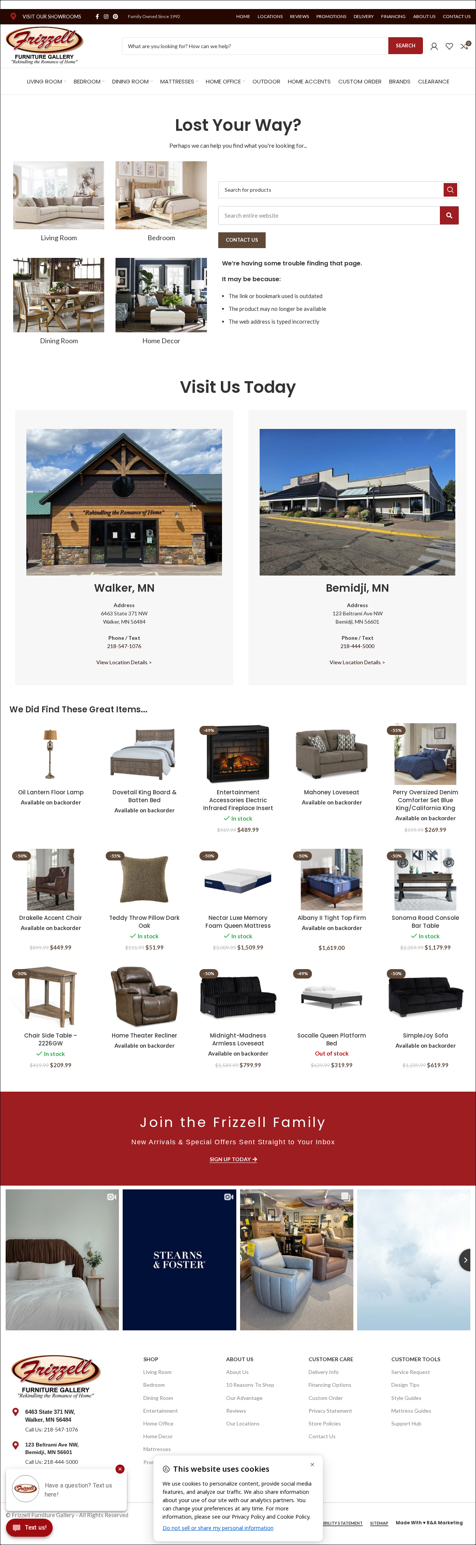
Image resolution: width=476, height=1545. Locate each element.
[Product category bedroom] (161, 203)
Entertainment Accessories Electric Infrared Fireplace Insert (238, 800)
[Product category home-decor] (161, 304)
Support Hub (406, 1423)
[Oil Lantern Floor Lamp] (50, 754)
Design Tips (405, 1384)
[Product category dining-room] (58, 304)
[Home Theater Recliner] (144, 997)
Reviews (236, 1410)
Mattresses (157, 1449)
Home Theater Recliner (144, 1035)
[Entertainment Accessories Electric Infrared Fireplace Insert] (238, 754)
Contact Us (322, 1436)
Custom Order (326, 1398)
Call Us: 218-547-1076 (51, 1429)
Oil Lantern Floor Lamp (51, 792)
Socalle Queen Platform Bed (331, 1039)
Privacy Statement (330, 1410)
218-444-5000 (357, 646)
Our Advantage (244, 1398)
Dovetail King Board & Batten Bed (144, 796)
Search (405, 45)
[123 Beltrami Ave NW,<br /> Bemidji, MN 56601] (15, 1445)
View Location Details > (124, 662)
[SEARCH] (450, 190)
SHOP (150, 1359)
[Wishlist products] (449, 46)
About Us (239, 1359)
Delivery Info (324, 1372)
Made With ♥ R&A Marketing (429, 1522)
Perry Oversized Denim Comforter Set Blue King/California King (425, 800)
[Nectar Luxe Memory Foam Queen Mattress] (238, 879)
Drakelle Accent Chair (50, 918)
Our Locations (243, 1423)
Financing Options (330, 1384)
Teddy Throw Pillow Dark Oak (144, 922)
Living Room (157, 1372)
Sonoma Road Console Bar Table (425, 922)
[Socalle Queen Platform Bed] (331, 997)
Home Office (158, 1423)
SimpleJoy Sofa (425, 1035)
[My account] (434, 46)
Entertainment (160, 1410)
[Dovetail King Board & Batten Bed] (144, 754)
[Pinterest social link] (115, 17)
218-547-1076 (124, 646)
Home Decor (158, 1436)
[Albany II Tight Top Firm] (331, 879)
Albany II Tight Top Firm (332, 918)
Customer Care (331, 1359)
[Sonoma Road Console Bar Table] (425, 879)
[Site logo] (45, 45)
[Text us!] (29, 1529)
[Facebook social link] (97, 17)
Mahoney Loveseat (331, 792)
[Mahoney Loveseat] (331, 754)
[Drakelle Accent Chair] (50, 879)
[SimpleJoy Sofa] (425, 997)
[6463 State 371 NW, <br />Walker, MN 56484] (15, 1412)
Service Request (410, 1372)
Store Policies (325, 1423)
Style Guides (406, 1398)
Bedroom (154, 1384)
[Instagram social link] (106, 17)
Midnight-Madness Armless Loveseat (238, 1039)
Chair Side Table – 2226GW (50, 1039)
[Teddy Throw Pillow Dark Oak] (144, 879)
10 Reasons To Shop (250, 1384)
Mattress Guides (411, 1410)
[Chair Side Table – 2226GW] (50, 997)
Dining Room (158, 1398)
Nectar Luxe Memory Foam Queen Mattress (238, 922)
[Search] (449, 215)
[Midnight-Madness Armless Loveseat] (238, 997)
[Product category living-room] (58, 203)
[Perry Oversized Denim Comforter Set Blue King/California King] (425, 754)
